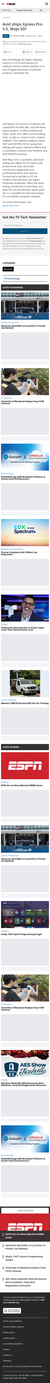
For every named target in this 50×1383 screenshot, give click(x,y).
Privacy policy (9, 1332)
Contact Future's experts (13, 1327)
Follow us (29, 52)
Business (6, 17)
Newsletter (42, 52)
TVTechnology (19, 35)
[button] (3, 4)
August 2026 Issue (24, 10)
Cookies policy (9, 1338)
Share (9, 52)
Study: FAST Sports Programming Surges (24, 1258)
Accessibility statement (13, 1343)
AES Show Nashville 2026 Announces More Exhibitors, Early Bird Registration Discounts (26, 1282)
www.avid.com (10, 205)
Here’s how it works (25, 44)
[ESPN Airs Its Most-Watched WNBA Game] (25, 1227)
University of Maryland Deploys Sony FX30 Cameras (25, 1269)
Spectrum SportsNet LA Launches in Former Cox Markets (25, 1247)
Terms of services (33, 238)
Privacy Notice (36, 241)
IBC (41, 10)
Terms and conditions (12, 1321)
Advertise (7, 1360)
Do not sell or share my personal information (22, 1366)
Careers (6, 1349)
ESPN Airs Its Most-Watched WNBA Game (24, 1236)
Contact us (7, 1355)
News (6, 36)
